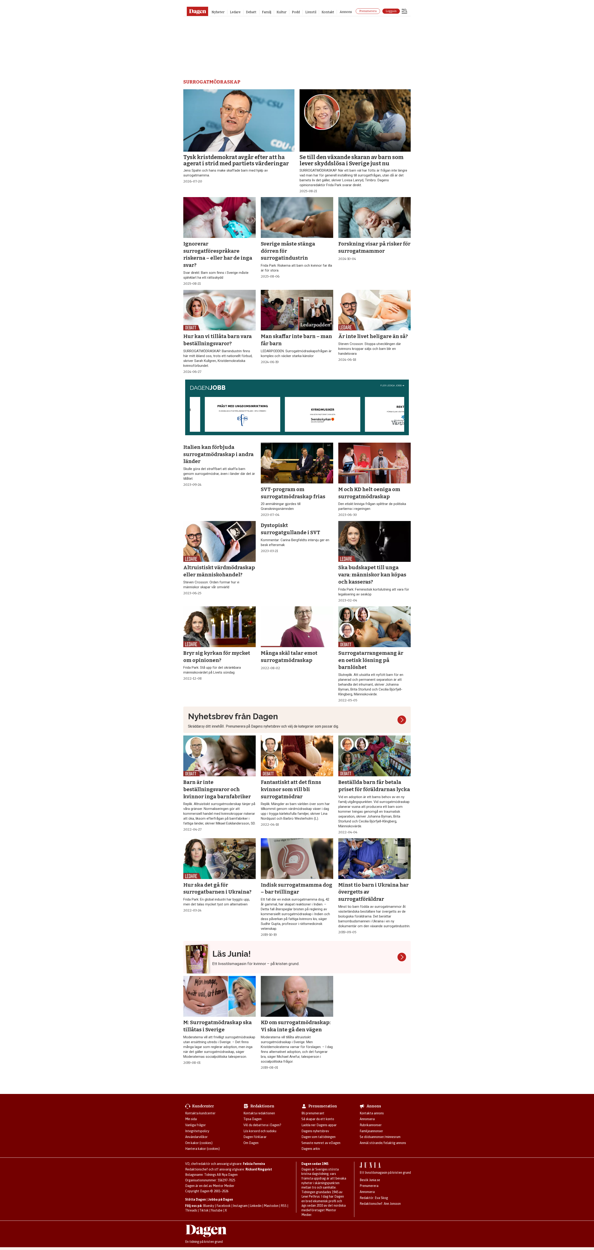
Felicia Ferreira (254, 1164)
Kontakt (328, 12)
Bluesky (208, 1206)
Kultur (282, 12)
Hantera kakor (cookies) (202, 1149)
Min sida (191, 1119)
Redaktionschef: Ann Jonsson (380, 1203)
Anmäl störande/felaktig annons (383, 1143)
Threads (191, 1210)
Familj (266, 12)
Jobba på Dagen (220, 1199)
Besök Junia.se (370, 1180)
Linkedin (255, 1206)
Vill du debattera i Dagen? (262, 1125)
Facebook (223, 1206)
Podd (296, 12)
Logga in (391, 11)
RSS (284, 1206)
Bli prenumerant (312, 1113)
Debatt (251, 12)
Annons (346, 12)
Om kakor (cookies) (199, 1143)
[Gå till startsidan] (197, 11)
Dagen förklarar (255, 1137)
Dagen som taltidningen (318, 1137)
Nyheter (218, 12)
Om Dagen (250, 1143)
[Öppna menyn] (404, 12)
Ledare (235, 12)
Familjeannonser (371, 1131)
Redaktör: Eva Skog (374, 1198)
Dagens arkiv (310, 1149)
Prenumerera (368, 11)
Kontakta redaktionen (259, 1113)
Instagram (240, 1206)
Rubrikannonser (371, 1125)
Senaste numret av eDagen (320, 1143)
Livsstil (310, 12)
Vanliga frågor (195, 1125)
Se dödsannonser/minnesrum (380, 1137)
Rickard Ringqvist (258, 1169)
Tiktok (204, 1210)
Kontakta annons (372, 1113)
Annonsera (367, 1119)
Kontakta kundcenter (200, 1113)
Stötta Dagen (195, 1199)
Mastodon (271, 1206)
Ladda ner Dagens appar (319, 1125)
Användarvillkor (196, 1137)
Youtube (217, 1210)
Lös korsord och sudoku (259, 1131)
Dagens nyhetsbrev (315, 1131)
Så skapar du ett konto (317, 1119)
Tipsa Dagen (252, 1119)
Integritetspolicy (197, 1131)
